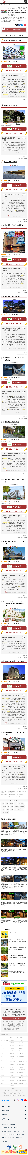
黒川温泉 (21, 1075)
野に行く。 (6, 1093)
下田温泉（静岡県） (4, 1059)
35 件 (17, 501)
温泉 (12, 806)
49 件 (17, 180)
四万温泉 (21, 1048)
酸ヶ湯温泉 (12, 1077)
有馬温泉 (12, 1067)
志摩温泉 (2, 1083)
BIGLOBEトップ (5, 1141)
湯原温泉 (2, 1075)
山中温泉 (21, 1059)
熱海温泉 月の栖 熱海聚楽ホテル (14, 226)
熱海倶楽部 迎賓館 (10, 162)
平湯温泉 (12, 1064)
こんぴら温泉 (22, 1069)
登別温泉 (12, 1037)
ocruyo (16, 1090)
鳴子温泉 (21, 1040)
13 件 (17, 623)
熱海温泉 (21, 803)
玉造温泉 (12, 1072)
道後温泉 (12, 1069)
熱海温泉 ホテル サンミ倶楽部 (14, 481)
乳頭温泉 (12, 1040)
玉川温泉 (21, 1077)
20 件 (17, 681)
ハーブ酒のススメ (21, 1095)
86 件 (17, 439)
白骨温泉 (2, 1053)
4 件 (17, 752)
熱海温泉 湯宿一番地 (12, 422)
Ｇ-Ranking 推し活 (5, 1095)
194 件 (18, 377)
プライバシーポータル (19, 1131)
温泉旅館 (22, 806)
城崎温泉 (2, 1067)
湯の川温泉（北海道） (4, 1041)
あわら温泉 (12, 1061)
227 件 (18, 254)
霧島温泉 (2, 1077)
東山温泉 (21, 1042)
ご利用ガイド (13, 1088)
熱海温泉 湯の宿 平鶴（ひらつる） (14, 542)
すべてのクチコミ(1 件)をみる (22, 221)
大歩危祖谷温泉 (13, 1083)
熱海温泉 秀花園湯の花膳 (12, 40)
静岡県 (11, 803)
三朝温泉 (2, 1072)
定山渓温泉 (3, 1037)
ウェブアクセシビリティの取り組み (10, 1128)
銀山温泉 (12, 1045)
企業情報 (4, 1115)
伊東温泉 (12, 1056)
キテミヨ (12, 1092)
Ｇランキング (6, 1090)
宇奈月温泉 (21, 1061)
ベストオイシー (18, 1092)
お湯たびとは (7, 1088)
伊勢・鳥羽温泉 (22, 1080)
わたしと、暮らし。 (5, 1092)
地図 (13, 125)
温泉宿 (16, 806)
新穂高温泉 (21, 1064)
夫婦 (3, 803)
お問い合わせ (5, 1124)
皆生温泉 (21, 1072)
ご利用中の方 (5, 1119)
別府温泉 (12, 1075)
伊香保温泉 (3, 1048)
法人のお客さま (6, 1111)
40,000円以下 (5, 812)
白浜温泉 (21, 1067)
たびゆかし (21, 1093)
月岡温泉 (12, 1053)
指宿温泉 (12, 1085)
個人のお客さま (6, 1106)
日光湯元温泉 (3, 1080)
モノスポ (23, 1092)
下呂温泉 (2, 1064)
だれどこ (12, 1090)
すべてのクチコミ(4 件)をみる (22, 101)
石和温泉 (21, 1053)
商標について (19, 1138)
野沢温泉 (21, 1051)
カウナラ (11, 1093)
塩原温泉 (12, 1051)
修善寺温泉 (21, 1056)
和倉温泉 (12, 1059)
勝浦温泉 (2, 1069)
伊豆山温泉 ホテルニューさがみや (15, 733)
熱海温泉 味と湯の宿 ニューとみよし (14, 359)
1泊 (23, 809)
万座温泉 (12, 1048)
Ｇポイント (20, 1088)
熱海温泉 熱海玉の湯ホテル (14, 661)
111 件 (18, 124)
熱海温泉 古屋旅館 (10, 105)
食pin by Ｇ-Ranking (13, 1095)
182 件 (18, 314)
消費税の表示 (13, 1124)
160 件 (18, 61)
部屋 (8, 809)
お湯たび (20, 1090)
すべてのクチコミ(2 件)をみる (22, 158)
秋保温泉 (12, 1042)
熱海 (16, 803)
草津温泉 (21, 1045)
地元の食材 (17, 809)
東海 (7, 803)
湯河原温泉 (3, 1056)
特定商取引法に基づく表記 (17, 1134)
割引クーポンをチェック (15, 70)
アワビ (3, 809)
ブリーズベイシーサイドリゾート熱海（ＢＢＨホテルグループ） (15, 603)
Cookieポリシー (6, 1134)
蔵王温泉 (2, 1045)
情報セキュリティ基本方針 (8, 1138)
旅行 (12, 809)
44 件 (17, 561)
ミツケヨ (15, 1093)
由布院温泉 (21, 1083)
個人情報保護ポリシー (7, 1131)
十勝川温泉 (21, 1037)
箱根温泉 (12, 1080)
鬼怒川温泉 (3, 1051)
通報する (25, 99)
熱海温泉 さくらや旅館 (12, 296)
